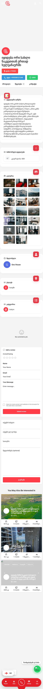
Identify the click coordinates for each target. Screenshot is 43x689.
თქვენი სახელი (8, 422)
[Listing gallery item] (9, 183)
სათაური (6, 441)
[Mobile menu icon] (2, 3)
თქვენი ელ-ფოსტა (10, 432)
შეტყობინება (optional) (11, 450)
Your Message (8, 382)
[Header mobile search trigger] (40, 3)
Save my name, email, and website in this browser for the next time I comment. (22, 405)
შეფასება (19, 84)
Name (5, 363)
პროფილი (6, 84)
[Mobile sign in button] (35, 3)
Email (5, 373)
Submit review (21, 411)
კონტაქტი (33, 84)
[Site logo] (8, 3)
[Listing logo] (6, 51)
